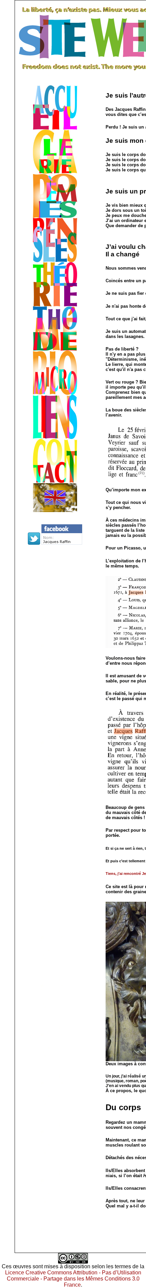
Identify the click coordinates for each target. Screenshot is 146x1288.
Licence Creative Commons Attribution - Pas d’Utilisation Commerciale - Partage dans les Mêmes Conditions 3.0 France (73, 1279)
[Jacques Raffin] (61, 543)
